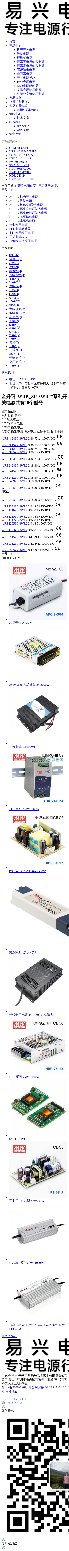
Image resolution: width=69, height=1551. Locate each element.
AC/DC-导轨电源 (20, 200)
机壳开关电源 (26, 49)
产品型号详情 (47, 185)
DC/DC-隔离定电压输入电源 (28, 212)
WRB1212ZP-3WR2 (14, 520)
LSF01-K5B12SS (20, 158)
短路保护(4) (17, 275)
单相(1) (14, 353)
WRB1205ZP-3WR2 (14, 523)
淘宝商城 (15, 134)
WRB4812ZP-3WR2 (14, 448)
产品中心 (15, 45)
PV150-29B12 (18, 161)
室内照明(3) (17, 309)
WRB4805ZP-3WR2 (14, 452)
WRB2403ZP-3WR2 (14, 499)
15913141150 (26, 379)
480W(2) (14, 328)
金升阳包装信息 (20, 101)
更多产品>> (9, 1336)
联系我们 (15, 122)
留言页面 (23, 130)
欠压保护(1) (17, 361)
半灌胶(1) (15, 349)
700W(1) (14, 365)
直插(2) (14, 321)
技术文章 (23, 118)
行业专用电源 (26, 81)
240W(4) (14, 282)
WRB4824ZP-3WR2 (14, 438)
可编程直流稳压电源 (30, 93)
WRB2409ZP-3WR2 (14, 481)
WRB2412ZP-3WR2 (14, 477)
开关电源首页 (27, 185)
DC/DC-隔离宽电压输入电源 (28, 208)
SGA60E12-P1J (19, 165)
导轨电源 (23, 53)
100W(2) (14, 346)
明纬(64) (14, 255)
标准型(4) (15, 271)
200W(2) (14, 335)
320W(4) (14, 279)
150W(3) (14, 301)
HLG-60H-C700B (20, 168)
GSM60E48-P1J (19, 148)
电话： (13, 379)
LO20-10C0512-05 (21, 154)
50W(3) (14, 298)
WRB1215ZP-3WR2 (14, 516)
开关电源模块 (26, 77)
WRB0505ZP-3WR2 (14, 550)
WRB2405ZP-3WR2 (14, 487)
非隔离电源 (24, 73)
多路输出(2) (17, 313)
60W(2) (14, 331)
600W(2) (14, 325)
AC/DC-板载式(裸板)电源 (26, 204)
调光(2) (14, 342)
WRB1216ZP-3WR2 (14, 510)
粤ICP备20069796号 (15, 1387)
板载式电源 (24, 57)
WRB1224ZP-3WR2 (14, 506)
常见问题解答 (18, 106)
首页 (12, 41)
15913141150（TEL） (16, 1398)
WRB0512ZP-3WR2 (14, 543)
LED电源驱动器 (27, 85)
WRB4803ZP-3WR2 (14, 458)
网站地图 (11, 1391)
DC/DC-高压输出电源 (23, 216)
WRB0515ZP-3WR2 (14, 536)
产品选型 (15, 97)
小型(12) (14, 263)
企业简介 (23, 126)
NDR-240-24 (17, 175)
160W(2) (14, 338)
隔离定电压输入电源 (30, 65)
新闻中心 (15, 114)
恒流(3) (14, 305)
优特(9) (14, 267)
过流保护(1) (17, 357)
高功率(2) (15, 317)
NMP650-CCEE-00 (21, 179)
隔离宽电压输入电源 (30, 61)
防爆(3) (14, 294)
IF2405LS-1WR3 (20, 172)
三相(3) (14, 290)
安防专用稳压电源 (29, 89)
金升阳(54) (16, 259)
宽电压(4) (15, 286)
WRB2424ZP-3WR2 (14, 465)
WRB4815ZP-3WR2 (14, 445)
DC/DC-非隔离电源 (22, 220)
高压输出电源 (26, 69)
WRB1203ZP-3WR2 (14, 530)
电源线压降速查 (27, 110)
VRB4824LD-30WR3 (23, 151)
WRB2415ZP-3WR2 (14, 470)
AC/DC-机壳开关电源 (23, 196)
